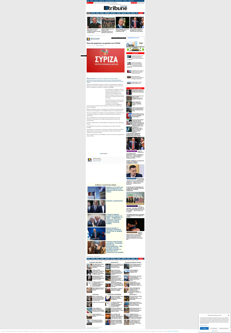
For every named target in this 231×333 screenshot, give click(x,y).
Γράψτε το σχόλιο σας (99, 45)
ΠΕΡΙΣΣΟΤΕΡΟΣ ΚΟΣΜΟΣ (131, 151)
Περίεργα (88, 14)
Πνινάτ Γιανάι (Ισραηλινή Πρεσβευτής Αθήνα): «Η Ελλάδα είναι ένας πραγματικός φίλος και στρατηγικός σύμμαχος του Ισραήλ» (135, 290)
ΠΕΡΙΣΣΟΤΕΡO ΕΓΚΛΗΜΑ (131, 232)
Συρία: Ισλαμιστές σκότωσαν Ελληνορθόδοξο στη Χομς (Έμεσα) (98, 289)
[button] (228, 315)
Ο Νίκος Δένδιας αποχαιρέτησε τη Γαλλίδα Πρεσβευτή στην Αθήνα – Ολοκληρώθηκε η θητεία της (135, 284)
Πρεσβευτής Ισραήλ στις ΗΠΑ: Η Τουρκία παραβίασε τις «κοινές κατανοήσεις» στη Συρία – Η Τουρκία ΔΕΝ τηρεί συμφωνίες (117, 284)
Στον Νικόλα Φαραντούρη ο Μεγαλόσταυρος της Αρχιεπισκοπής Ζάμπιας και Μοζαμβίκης (98, 266)
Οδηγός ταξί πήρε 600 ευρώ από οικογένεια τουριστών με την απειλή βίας (134, 238)
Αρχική (88, 35)
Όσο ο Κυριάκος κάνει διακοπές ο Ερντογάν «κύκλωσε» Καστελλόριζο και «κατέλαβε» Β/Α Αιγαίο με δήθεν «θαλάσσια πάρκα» (117, 316)
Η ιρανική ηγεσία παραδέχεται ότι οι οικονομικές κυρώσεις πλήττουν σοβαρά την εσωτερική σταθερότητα (135, 188)
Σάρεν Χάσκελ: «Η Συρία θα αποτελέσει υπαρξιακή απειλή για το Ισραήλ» (116, 289)
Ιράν (88, 0)
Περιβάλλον (137, 14)
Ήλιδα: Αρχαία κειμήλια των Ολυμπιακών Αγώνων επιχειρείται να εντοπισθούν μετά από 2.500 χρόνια (135, 310)
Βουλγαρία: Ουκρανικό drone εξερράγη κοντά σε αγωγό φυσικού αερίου (97, 321)
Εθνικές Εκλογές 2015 (104, 80)
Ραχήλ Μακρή (114, 81)
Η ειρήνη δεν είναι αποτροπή (98, 302)
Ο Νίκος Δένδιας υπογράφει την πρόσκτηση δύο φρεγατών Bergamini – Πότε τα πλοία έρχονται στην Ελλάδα (136, 278)
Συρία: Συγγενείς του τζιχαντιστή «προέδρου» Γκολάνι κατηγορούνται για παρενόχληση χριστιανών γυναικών (116, 272)
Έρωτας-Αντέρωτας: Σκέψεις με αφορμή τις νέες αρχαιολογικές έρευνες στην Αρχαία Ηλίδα (136, 298)
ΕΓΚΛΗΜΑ (102, 13)
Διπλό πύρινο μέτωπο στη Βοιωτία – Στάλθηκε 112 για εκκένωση (134, 183)
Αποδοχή (204, 328)
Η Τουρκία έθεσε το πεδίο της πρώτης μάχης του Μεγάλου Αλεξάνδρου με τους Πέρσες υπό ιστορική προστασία (135, 322)
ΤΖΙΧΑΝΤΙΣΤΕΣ (114, 262)
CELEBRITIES (123, 13)
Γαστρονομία (116, 14)
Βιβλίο (109, 14)
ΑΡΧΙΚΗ (88, 13)
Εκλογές (109, 80)
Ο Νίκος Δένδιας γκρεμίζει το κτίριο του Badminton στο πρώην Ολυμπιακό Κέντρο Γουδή (138, 109)
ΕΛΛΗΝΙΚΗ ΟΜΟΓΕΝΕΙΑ (95, 262)
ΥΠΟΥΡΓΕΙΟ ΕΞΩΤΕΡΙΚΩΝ (114, 294)
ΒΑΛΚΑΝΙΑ (96, 294)
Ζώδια (112, 14)
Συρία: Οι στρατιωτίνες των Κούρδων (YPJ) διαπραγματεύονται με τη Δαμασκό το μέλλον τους (138, 97)
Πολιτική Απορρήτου (90, 256)
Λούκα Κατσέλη (94, 81)
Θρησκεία (92, 14)
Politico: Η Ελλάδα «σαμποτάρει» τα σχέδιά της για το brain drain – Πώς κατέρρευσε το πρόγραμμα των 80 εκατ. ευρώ (98, 272)
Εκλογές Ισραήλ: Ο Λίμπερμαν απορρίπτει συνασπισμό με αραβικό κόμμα (114, 230)
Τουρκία (96, 0)
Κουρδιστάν (101, 0)
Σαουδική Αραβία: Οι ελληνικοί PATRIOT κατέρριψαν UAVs (134, 271)
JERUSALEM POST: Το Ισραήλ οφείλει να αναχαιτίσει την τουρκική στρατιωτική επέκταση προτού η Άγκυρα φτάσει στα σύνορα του (117, 279)
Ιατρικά (124, 14)
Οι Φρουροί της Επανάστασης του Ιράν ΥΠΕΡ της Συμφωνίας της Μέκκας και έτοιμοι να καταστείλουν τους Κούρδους (137, 130)
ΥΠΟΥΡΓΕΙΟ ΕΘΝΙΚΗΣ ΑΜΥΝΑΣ (133, 262)
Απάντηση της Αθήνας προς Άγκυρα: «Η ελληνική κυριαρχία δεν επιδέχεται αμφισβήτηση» (117, 298)
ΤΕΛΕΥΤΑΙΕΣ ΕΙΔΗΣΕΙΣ (136, 88)
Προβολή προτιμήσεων (224, 328)
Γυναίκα (121, 14)
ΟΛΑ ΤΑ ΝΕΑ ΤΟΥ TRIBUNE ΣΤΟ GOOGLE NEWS (103, 78)
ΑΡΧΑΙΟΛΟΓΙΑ (133, 294)
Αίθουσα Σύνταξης (95, 38)
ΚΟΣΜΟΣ (118, 13)
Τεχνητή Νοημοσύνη (109, 0)
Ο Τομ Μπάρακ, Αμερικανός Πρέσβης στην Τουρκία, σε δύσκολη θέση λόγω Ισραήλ (136, 30)
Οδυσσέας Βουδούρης (108, 81)
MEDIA (128, 13)
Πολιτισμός (105, 14)
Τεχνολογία (132, 14)
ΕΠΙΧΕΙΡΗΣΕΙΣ (113, 13)
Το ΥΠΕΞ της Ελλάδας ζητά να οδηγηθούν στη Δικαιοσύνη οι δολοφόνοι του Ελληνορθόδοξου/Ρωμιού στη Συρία (98, 284)
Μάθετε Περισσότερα (173, 331)
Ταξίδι (128, 14)
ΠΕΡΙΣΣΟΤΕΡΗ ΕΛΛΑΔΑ (131, 178)
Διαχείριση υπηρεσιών (203, 325)
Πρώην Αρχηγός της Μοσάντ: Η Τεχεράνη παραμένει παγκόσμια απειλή (122, 30)
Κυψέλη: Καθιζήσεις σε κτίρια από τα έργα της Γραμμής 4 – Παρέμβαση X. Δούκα (135, 162)
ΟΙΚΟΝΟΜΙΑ (107, 13)
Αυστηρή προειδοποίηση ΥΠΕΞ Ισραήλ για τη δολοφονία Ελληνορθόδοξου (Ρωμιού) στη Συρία (98, 278)
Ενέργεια (125, 0)
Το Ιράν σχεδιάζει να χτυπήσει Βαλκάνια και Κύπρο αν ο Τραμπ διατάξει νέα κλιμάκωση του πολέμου (98, 310)
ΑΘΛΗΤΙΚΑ (133, 13)
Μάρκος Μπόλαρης (100, 81)
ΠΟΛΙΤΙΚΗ (93, 13)
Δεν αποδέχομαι (213, 328)
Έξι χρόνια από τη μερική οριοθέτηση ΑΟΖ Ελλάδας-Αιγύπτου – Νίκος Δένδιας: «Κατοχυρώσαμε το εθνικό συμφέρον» (116, 322)
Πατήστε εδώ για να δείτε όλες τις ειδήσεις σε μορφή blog (105, 2)
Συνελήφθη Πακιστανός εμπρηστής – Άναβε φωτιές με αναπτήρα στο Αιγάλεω (135, 216)
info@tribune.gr (140, 2)
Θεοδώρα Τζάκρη (114, 80)
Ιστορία (96, 14)
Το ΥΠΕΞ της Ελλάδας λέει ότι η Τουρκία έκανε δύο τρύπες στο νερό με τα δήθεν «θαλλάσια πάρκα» (117, 310)
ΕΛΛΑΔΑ (97, 13)
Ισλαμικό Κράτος (118, 0)
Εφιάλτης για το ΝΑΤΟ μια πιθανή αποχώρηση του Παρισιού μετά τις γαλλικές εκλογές (115, 190)
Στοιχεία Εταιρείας (97, 256)
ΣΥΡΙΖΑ (118, 81)
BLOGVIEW (141, 13)
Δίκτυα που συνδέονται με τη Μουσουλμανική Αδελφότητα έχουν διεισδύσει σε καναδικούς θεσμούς (117, 266)
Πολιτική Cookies (214, 330)
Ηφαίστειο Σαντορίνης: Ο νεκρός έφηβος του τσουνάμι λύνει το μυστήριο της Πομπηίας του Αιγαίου (136, 304)
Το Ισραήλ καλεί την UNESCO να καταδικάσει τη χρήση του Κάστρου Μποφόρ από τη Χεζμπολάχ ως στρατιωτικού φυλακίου (136, 316)
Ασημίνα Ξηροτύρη (97, 80)
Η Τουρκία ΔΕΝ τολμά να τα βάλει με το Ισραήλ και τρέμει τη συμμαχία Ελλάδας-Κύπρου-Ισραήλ (138, 115)
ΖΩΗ (137, 13)
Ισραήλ (91, 0)
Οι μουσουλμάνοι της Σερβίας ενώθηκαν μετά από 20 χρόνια (98, 315)
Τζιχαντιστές (131, 0)
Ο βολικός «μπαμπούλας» (114, 201)
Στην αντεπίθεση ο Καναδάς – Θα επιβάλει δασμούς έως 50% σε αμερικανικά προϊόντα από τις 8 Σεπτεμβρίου (135, 208)
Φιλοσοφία (100, 14)
